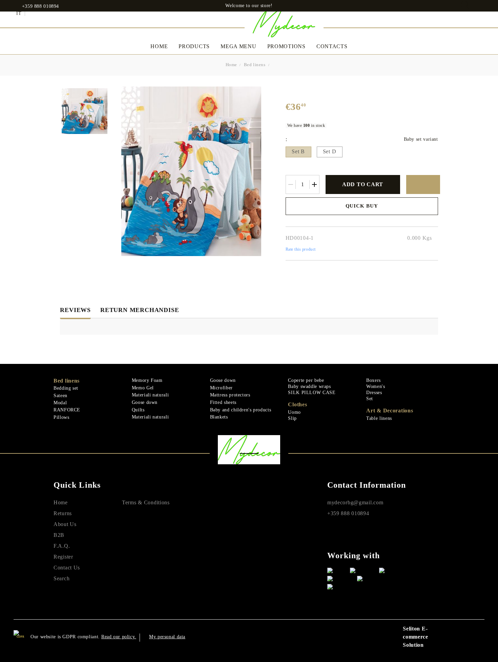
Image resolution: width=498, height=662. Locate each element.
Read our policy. (118, 636)
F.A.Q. (62, 546)
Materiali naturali (150, 394)
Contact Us (67, 567)
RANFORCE (67, 409)
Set (369, 398)
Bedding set (66, 388)
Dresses (374, 392)
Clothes (297, 404)
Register (63, 557)
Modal (60, 402)
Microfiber (221, 387)
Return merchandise (139, 310)
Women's (375, 386)
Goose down (145, 402)
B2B (59, 535)
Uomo (294, 412)
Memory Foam (147, 380)
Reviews (75, 310)
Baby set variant (421, 139)
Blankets (219, 417)
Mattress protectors (230, 394)
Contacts (332, 46)
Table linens (379, 418)
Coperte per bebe (306, 380)
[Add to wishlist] (423, 184)
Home (159, 46)
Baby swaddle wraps (309, 386)
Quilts (138, 409)
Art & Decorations (389, 410)
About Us (65, 524)
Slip (292, 418)
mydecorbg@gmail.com (355, 502)
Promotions (286, 46)
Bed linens (255, 64)
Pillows (61, 417)
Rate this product (301, 249)
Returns (63, 513)
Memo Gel (143, 387)
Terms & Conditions (146, 502)
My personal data (167, 636)
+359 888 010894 (40, 6)
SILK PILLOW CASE (311, 392)
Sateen (60, 395)
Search (61, 578)
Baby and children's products (240, 409)
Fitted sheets (223, 402)
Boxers (373, 380)
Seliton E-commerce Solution (415, 637)
